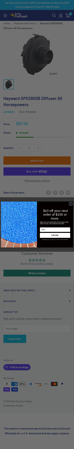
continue (55, 235)
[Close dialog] (70, 204)
